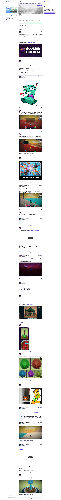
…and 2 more (31, 440)
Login (49, 15)
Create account (49, 13)
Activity (20, 25)
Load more (30, 498)
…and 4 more (31, 129)
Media (22, 25)
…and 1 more (31, 153)
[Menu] (41, 16)
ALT (41, 56)
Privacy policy (7, 495)
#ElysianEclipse (21, 29)
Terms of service (11, 495)
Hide (40, 44)
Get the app (11, 497)
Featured (25, 25)
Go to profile (39, 5)
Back (20, 1)
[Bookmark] (36, 58)
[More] (41, 58)
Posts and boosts (21, 27)
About (9, 497)
